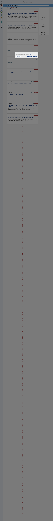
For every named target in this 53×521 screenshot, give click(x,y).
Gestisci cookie (18, 56)
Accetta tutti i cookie (35, 56)
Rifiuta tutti (30, 56)
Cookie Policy (30, 54)
